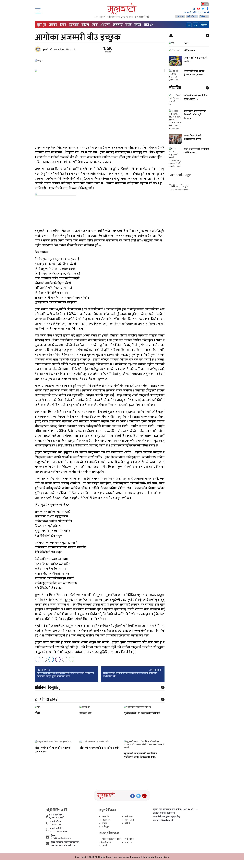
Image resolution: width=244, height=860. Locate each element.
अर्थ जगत (105, 24)
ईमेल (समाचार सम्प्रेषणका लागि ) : (65, 842)
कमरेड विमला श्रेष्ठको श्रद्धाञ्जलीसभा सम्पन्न (192, 137)
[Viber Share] (58, 659)
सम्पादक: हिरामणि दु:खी (163, 820)
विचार (63, 24)
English (148, 24)
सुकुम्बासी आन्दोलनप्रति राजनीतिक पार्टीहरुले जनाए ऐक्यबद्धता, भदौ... (140, 755)
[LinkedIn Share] (51, 659)
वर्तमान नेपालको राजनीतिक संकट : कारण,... (195, 97)
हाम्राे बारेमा (180, 16)
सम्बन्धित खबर (46, 699)
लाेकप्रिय (175, 87)
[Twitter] (138, 796)
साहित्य (85, 24)
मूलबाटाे (45, 49)
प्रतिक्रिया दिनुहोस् (47, 687)
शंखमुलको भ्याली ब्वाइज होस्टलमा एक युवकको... (194, 73)
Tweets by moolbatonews (179, 189)
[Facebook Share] (37, 659)
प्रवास (94, 24)
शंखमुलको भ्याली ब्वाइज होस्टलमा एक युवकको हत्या (53, 750)
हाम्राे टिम (128, 842)
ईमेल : (53, 835)
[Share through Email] (64, 659)
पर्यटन (138, 24)
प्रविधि (128, 24)
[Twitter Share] (44, 659)
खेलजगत (117, 24)
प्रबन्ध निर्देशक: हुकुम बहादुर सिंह (166, 817)
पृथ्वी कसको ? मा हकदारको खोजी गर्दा (142, 713)
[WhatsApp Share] (71, 659)
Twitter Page (178, 186)
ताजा (172, 35)
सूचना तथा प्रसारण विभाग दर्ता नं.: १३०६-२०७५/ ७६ (175, 809)
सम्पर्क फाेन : (55, 822)
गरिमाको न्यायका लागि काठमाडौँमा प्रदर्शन (99, 748)
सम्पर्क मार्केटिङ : (57, 828)
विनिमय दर (204, 16)
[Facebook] (132, 796)
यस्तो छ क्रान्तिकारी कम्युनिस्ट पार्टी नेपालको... (196, 151)
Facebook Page (180, 175)
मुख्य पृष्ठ (41, 24)
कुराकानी (74, 24)
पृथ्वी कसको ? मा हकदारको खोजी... (196, 59)
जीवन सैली (129, 820)
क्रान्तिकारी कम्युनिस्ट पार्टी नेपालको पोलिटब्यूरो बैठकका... (195, 114)
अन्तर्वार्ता (105, 816)
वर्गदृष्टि (204, 25)
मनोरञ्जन (105, 827)
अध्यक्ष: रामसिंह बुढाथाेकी (164, 813)
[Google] (144, 796)
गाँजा (37, 713)
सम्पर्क (104, 846)
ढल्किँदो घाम (85, 713)
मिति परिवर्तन (192, 16)
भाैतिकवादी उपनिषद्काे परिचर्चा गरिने (110, 840)
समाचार (53, 24)
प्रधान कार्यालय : (56, 815)
